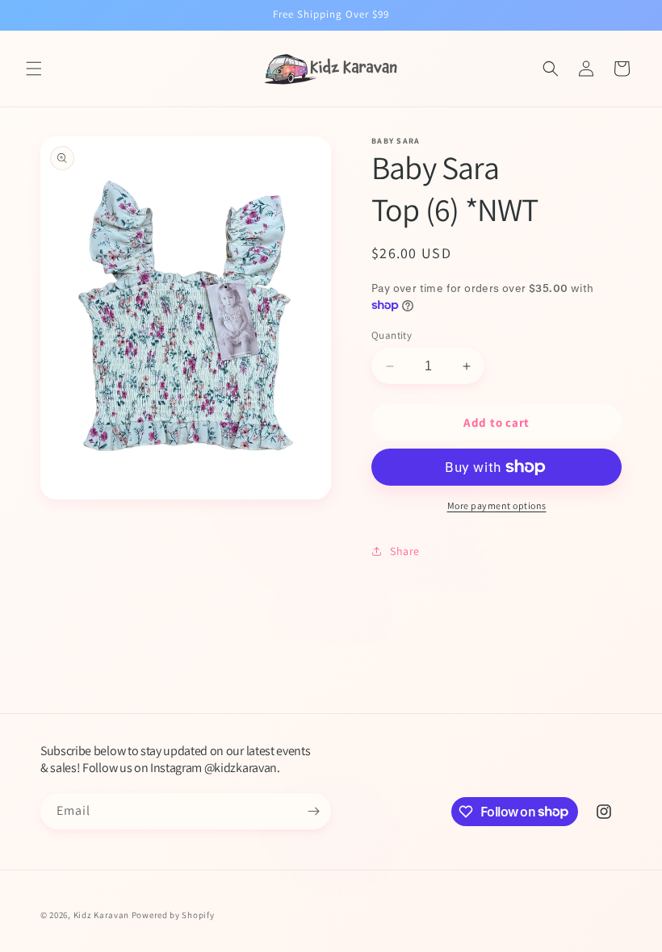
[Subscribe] (313, 811)
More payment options (497, 505)
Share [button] (405, 551)
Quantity (391, 335)
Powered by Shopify (173, 915)
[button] (34, 68)
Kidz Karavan (101, 915)
